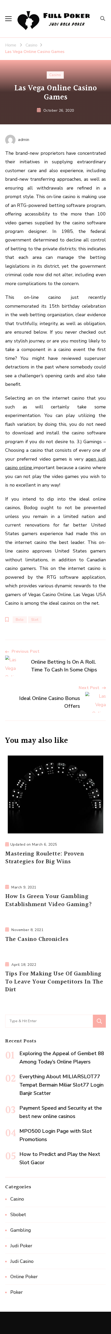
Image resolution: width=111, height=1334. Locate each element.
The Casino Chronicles (37, 939)
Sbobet (18, 1214)
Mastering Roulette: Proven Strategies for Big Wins (44, 858)
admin (23, 140)
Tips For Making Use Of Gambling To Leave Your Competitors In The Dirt (54, 982)
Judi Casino (22, 1261)
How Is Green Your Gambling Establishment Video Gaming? (48, 900)
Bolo (20, 619)
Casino (55, 74)
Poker (16, 1292)
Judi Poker (21, 1246)
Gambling (20, 1230)
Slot (34, 619)
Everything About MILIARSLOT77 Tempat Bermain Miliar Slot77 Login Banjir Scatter (61, 1085)
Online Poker (24, 1277)
